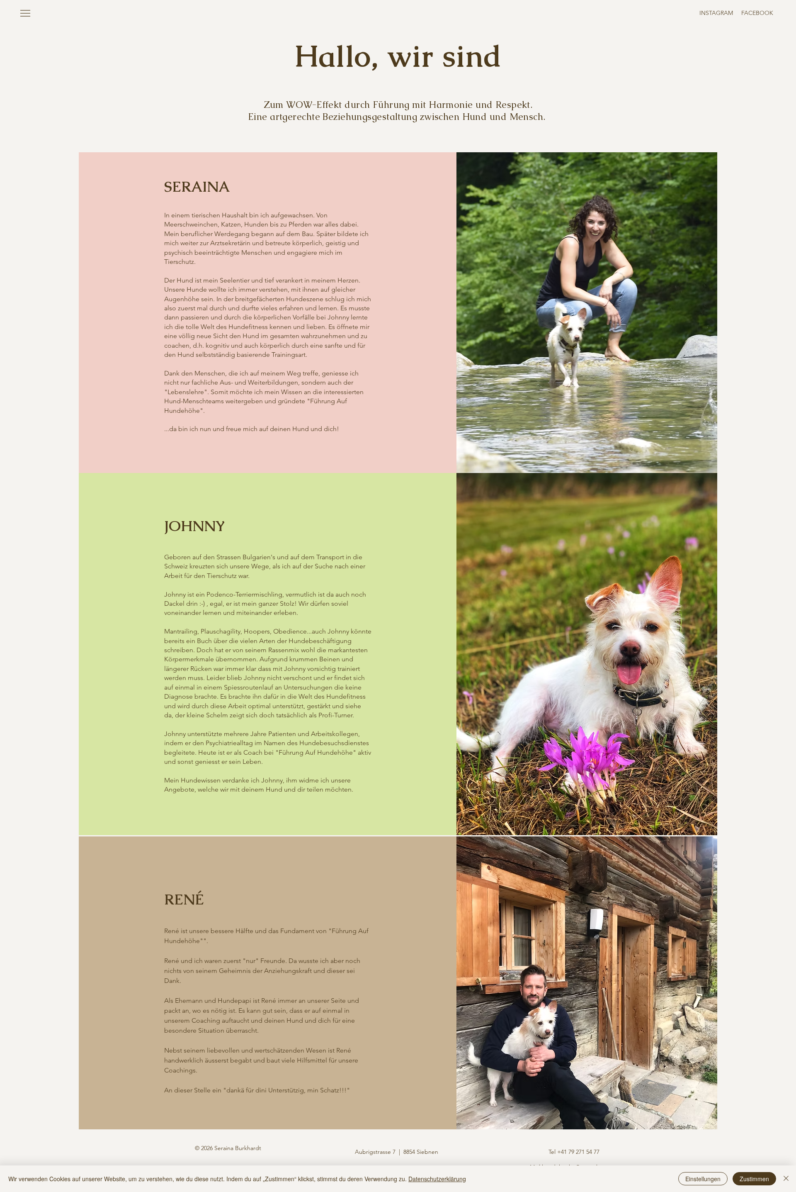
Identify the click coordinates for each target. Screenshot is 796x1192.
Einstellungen (703, 1179)
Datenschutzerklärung (437, 1179)
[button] (25, 13)
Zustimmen (754, 1179)
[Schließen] (786, 1178)
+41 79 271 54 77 (578, 1151)
